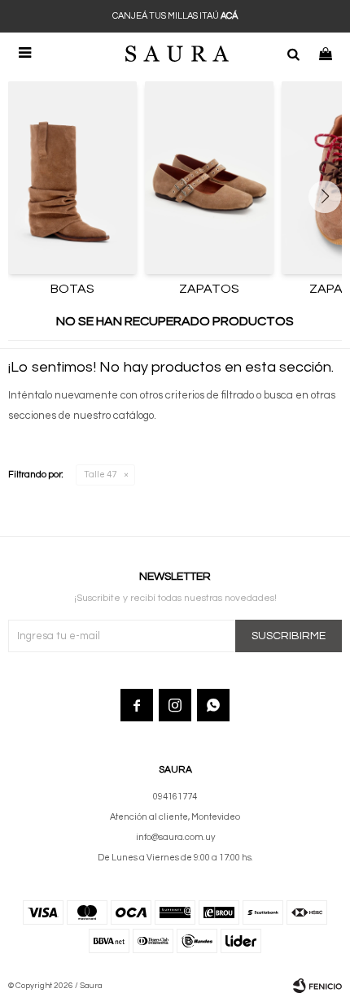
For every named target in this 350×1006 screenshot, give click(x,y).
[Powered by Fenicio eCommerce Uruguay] (317, 985)
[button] (293, 53)
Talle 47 (100, 474)
